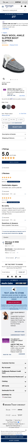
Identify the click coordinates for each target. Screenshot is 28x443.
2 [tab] (12, 79)
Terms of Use (17, 420)
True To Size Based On (12, 122)
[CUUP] (8, 415)
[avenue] (20, 409)
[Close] (26, 430)
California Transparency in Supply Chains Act (13, 424)
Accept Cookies (14, 440)
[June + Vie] (14, 415)
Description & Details (9, 134)
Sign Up (22, 272)
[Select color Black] (4, 107)
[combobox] (14, 10)
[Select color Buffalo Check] (13, 107)
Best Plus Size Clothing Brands (13, 425)
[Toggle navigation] (3, 6)
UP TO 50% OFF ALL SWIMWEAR (14, 14)
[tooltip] (5, 2)
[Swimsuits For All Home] (9, 6)
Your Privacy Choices (12, 422)
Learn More (5, 28)
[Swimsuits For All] (20, 415)
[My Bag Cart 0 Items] (25, 6)
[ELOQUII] (14, 409)
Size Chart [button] (23, 113)
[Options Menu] (25, 194)
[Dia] (8, 409)
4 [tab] (15, 79)
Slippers (5, 32)
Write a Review (14, 162)
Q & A (16, 45)
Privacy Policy (9, 420)
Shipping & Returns (8, 138)
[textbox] (14, 228)
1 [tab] (10, 79)
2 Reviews (11, 45)
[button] (21, 6)
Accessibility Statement (14, 427)
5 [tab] (17, 79)
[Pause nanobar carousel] (12, 17)
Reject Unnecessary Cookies (14, 437)
